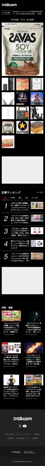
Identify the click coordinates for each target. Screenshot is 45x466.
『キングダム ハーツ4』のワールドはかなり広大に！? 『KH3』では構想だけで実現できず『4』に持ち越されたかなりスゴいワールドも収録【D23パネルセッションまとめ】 (33, 359)
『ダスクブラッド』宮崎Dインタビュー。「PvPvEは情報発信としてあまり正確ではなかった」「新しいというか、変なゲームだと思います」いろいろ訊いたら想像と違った (33, 327)
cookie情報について (22, 438)
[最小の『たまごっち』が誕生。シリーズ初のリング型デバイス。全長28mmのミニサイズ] (37, 243)
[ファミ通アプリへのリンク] (16, 452)
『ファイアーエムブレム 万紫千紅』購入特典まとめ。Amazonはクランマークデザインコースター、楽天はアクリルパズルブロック (11, 359)
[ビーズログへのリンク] (30, 452)
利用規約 (37, 434)
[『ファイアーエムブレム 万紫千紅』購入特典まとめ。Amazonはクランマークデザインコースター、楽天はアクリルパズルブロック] (11, 348)
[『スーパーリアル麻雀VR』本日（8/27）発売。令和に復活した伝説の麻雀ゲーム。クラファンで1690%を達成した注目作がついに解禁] (37, 218)
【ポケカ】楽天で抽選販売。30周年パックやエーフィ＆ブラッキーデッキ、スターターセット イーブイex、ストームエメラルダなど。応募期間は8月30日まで (20, 206)
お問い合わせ (9, 434)
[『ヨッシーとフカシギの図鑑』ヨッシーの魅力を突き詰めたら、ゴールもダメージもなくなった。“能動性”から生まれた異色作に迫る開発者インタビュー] (11, 316)
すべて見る (40, 192)
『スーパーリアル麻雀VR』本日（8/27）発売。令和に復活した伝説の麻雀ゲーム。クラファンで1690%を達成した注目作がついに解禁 (20, 219)
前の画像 (15, 19)
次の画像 (29, 19)
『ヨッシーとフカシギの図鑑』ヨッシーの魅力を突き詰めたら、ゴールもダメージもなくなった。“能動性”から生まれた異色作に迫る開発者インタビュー (11, 327)
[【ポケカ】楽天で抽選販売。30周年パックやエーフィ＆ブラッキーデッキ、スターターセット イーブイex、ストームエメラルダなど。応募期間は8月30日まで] (37, 205)
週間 (19, 198)
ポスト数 (34, 198)
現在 (5, 198)
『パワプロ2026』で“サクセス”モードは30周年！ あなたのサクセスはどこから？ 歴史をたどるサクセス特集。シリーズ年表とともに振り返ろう (33, 391)
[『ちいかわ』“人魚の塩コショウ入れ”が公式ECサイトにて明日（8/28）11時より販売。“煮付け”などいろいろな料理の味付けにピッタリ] (37, 230)
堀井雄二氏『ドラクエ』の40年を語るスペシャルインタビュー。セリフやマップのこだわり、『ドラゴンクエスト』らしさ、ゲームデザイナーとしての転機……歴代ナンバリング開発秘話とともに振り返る (11, 391)
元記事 (7, 12)
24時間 (12, 198)
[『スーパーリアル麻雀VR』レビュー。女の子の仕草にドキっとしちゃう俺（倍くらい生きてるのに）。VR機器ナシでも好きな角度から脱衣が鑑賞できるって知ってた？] (37, 256)
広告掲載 (35, 438)
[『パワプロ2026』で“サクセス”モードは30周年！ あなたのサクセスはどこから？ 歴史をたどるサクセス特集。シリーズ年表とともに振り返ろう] (33, 380)
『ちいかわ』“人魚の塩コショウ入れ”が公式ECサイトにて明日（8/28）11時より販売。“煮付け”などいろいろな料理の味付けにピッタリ (20, 231)
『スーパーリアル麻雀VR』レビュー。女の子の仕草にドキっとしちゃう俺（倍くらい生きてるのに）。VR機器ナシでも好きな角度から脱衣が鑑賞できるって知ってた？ (20, 257)
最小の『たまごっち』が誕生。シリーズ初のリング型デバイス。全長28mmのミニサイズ (20, 244)
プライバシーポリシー (24, 434)
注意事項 (10, 438)
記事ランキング (11, 192)
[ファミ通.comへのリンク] (9, 4)
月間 (26, 198)
